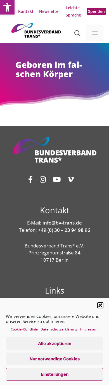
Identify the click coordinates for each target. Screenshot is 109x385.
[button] (100, 305)
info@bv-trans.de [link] (62, 222)
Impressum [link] (89, 329)
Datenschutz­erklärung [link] (59, 329)
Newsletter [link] (49, 11)
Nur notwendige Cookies (55, 359)
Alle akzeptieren (54, 343)
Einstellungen (54, 374)
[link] (7, 7)
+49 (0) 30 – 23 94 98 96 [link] (64, 230)
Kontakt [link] (26, 11)
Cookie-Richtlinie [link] (24, 329)
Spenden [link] (96, 11)
